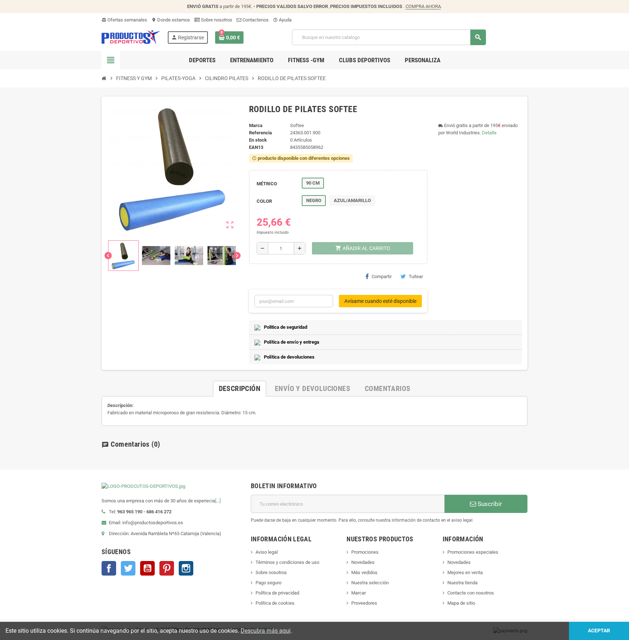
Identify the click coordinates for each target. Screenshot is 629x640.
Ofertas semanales (124, 20)
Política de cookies (275, 603)
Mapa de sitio (461, 603)
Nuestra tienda (462, 582)
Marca (255, 125)
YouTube (147, 568)
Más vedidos (364, 572)
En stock (258, 140)
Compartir (382, 276)
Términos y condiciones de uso (287, 562)
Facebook (109, 568)
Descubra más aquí (265, 630)
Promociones (365, 552)
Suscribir (489, 503)
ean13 (256, 147)
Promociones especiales (472, 552)
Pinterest (166, 568)
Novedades (363, 562)
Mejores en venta (465, 572)
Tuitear (416, 276)
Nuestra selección (370, 582)
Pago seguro (268, 582)
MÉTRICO (267, 183)
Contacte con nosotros (470, 593)
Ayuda (282, 20)
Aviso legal (267, 552)
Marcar (358, 593)
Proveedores (364, 603)
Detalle (489, 132)
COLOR (264, 201)
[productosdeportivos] (131, 37)
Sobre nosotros (216, 20)
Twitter (128, 568)
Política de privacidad (277, 593)
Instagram (186, 568)
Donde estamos (170, 20)
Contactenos (255, 20)
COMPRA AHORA (423, 6)
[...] (218, 500)
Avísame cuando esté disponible (380, 301)
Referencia (260, 132)
